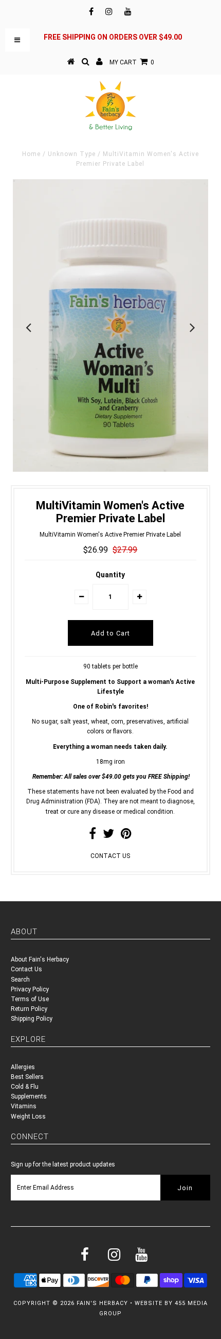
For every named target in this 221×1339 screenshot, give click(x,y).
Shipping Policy (31, 1018)
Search (20, 979)
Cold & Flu (25, 1086)
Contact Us (26, 969)
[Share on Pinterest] (126, 835)
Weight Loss (28, 1116)
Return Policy (29, 1008)
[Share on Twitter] (108, 835)
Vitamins (23, 1106)
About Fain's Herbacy (40, 959)
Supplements (29, 1096)
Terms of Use (30, 999)
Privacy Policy (30, 989)
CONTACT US (110, 856)
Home (31, 154)
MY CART (131, 62)
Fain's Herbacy (102, 1303)
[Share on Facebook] (92, 835)
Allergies (23, 1067)
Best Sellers (27, 1076)
